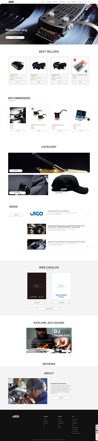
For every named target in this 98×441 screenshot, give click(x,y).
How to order (75, 419)
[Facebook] (97, 426)
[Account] (86, 2)
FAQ (59, 425)
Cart (73, 425)
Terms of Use (75, 427)
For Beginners (60, 423)
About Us (60, 419)
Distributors (60, 421)
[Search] (83, 2)
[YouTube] (97, 432)
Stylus (45, 419)
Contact (59, 427)
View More (15, 37)
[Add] (24, 71)
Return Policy (75, 431)
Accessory (46, 423)
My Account (75, 423)
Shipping (74, 421)
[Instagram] (97, 428)
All (44, 425)
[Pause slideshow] (91, 37)
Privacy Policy (75, 429)
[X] (97, 430)
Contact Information (76, 433)
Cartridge (46, 421)
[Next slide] (96, 24)
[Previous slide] (1, 24)
